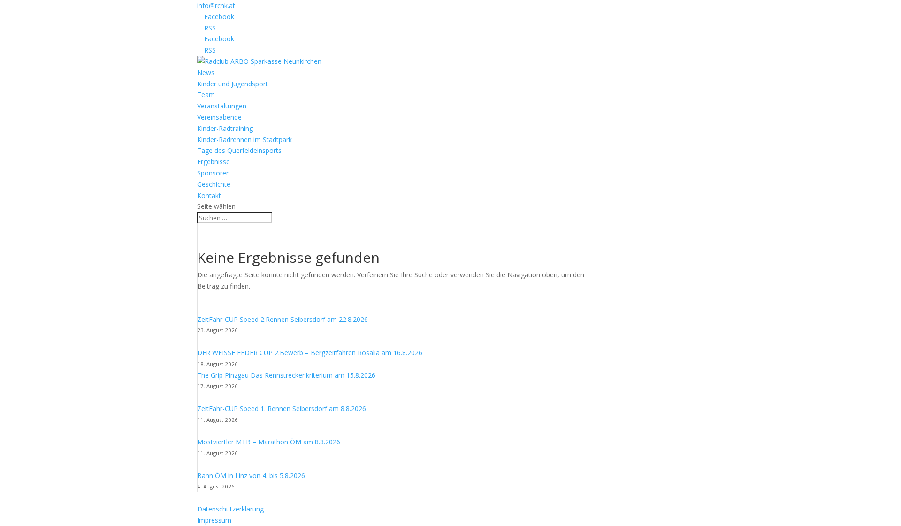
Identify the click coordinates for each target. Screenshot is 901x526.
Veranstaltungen (221, 105)
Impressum (214, 520)
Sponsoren (213, 172)
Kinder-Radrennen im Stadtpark (244, 139)
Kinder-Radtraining (225, 128)
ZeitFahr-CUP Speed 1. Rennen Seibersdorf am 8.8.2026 (281, 408)
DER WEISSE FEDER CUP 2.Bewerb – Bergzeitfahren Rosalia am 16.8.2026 (309, 352)
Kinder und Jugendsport (232, 83)
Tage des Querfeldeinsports (239, 150)
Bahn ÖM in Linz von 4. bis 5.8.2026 (251, 475)
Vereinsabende (219, 117)
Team (206, 94)
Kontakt (209, 195)
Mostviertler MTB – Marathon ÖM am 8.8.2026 (268, 441)
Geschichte (213, 184)
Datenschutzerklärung (230, 508)
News (205, 72)
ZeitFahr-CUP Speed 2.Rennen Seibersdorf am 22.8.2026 (282, 319)
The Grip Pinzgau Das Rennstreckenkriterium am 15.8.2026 (286, 375)
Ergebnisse (213, 161)
